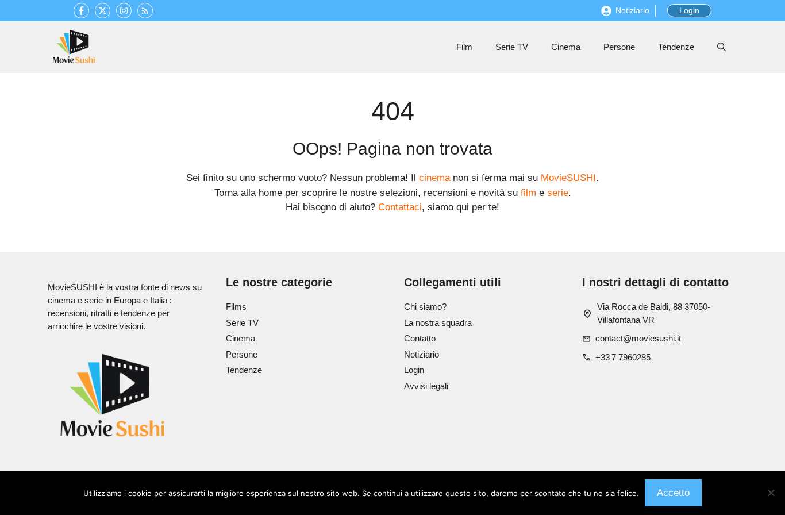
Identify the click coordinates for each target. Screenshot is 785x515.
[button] (721, 47)
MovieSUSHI (568, 177)
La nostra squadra (438, 323)
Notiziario (632, 10)
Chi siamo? (425, 307)
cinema (434, 177)
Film (464, 47)
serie (557, 192)
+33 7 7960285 (623, 357)
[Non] (770, 492)
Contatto (420, 338)
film (528, 192)
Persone (619, 47)
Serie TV (511, 47)
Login (689, 10)
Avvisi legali (426, 386)
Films (236, 307)
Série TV (242, 323)
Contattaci (400, 207)
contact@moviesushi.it (638, 338)
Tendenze (676, 47)
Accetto (673, 492)
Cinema (565, 47)
